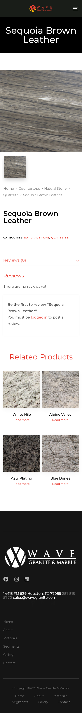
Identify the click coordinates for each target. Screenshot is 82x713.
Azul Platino (21, 478)
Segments (11, 646)
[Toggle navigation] (65, 8)
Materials (10, 638)
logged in (39, 317)
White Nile (21, 414)
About (8, 630)
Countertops (29, 189)
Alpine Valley (60, 414)
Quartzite (11, 195)
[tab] (41, 261)
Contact (9, 663)
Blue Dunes (60, 478)
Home (8, 189)
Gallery (8, 655)
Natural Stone (55, 189)
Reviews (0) (14, 260)
